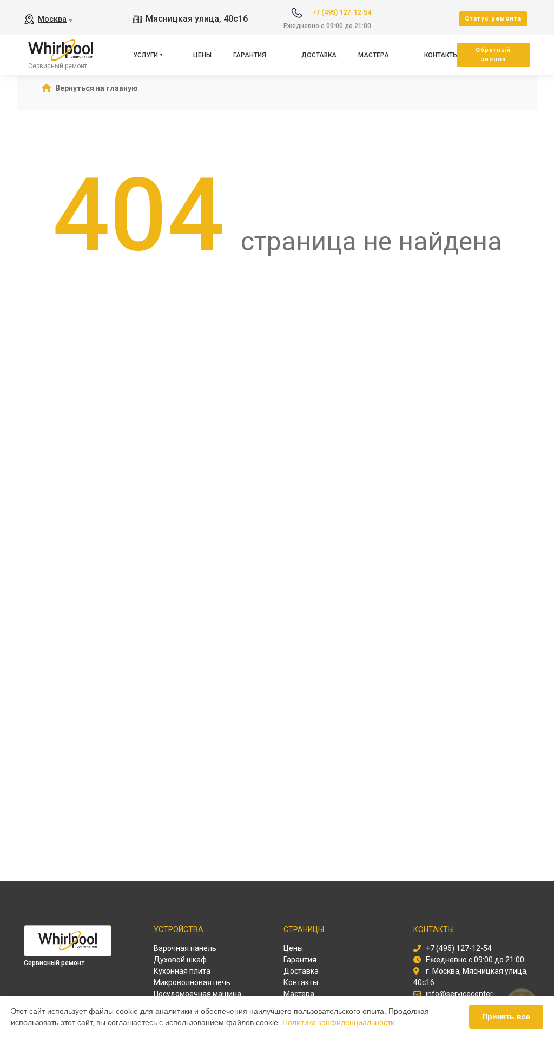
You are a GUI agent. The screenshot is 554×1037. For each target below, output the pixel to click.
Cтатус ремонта (493, 18)
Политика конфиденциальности (338, 1022)
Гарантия (249, 55)
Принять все (506, 1016)
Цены (202, 55)
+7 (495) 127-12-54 (341, 12)
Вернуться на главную (96, 88)
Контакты (441, 55)
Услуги (145, 55)
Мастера (373, 55)
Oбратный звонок (493, 54)
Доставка (319, 55)
